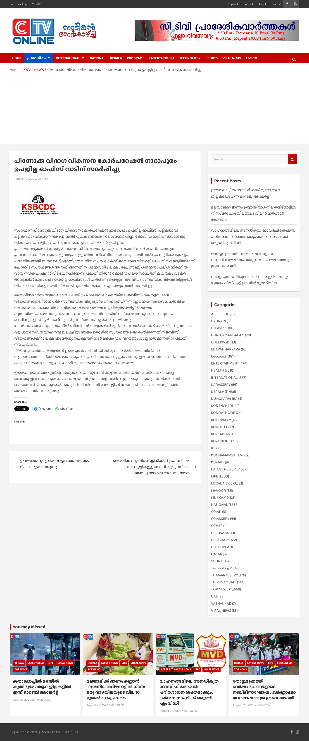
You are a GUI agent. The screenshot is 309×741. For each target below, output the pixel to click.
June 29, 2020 (23, 178)
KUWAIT (217, 462)
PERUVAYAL (220, 533)
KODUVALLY (221, 420)
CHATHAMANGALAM (227, 335)
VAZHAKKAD (221, 603)
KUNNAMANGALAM (227, 455)
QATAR (216, 554)
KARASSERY (221, 384)
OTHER (217, 525)
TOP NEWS (219, 589)
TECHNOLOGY (190, 57)
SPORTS (212, 57)
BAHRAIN (218, 321)
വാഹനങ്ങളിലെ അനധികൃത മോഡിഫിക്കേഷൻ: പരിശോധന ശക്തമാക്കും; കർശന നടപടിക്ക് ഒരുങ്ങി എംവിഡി (253, 236)
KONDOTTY (220, 427)
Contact (248, 4)
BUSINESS (219, 328)
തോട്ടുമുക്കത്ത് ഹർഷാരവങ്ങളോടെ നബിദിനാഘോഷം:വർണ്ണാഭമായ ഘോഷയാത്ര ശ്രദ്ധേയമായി (251, 260)
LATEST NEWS (222, 469)
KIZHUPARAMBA (224, 398)
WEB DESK (41, 178)
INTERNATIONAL (68, 57)
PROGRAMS (135, 57)
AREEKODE (220, 314)
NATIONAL (97, 57)
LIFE (214, 476)
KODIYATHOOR (223, 412)
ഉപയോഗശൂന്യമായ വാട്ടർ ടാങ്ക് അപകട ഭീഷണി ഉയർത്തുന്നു (54, 464)
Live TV (276, 4)
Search (292, 159)
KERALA (116, 57)
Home (16, 57)
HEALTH (217, 370)
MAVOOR (218, 490)
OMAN (216, 511)
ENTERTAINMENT (161, 57)
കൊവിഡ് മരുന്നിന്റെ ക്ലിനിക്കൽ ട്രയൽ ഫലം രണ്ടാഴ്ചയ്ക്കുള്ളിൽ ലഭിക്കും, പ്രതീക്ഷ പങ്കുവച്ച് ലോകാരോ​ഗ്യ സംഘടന (151, 467)
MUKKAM (218, 497)
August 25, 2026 (24, 699)
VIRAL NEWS (232, 57)
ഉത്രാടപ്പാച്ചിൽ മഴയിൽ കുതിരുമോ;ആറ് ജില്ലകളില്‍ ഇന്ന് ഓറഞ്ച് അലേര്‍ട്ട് (42, 686)
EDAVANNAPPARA (225, 349)
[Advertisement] (154, 106)
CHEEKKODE (221, 342)
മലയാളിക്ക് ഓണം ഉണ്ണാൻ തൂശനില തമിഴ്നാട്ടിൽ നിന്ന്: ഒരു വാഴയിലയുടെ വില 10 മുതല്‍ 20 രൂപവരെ (253, 213)
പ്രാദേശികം (36, 57)
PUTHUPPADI (222, 547)
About (262, 4)
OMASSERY (220, 518)
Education (219, 356)
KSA (214, 448)
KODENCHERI (222, 405)
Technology (220, 568)
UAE (214, 596)
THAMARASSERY (224, 575)
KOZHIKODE (221, 441)
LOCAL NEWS (222, 483)
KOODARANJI (222, 434)
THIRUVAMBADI (223, 582)
